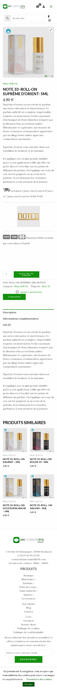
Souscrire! (28, 659)
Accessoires (28, 598)
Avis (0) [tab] (7, 324)
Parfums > (28, 583)
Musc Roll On (10, 83)
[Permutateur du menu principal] (51, 6)
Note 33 (46, 286)
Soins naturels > (28, 590)
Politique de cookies (28, 628)
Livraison (28, 620)
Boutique (28, 575)
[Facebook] (48, 16)
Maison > (29, 594)
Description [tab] (9, 312)
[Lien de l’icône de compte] (43, 6)
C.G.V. (28, 616)
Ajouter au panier (26, 274)
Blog (28, 607)
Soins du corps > (28, 587)
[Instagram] (49, 20)
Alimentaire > (28, 579)
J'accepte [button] (28, 684)
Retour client (28, 624)
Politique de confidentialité (28, 632)
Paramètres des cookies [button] (39, 679)
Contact (28, 611)
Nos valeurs (28, 603)
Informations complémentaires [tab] (20, 318)
